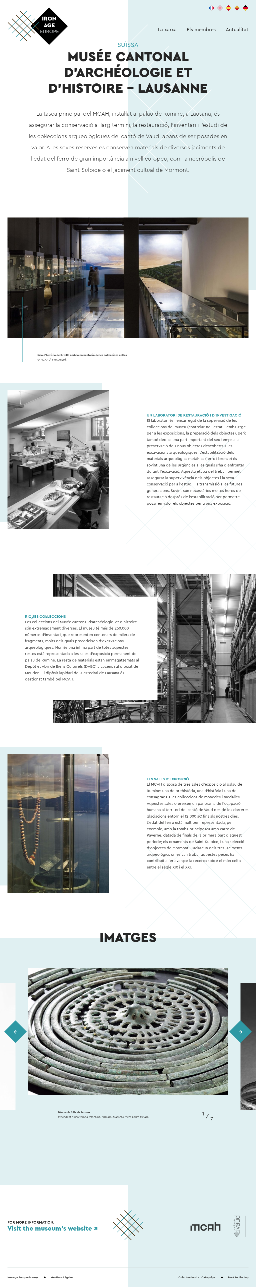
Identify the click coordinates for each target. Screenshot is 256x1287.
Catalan (237, 8)
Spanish (229, 8)
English (220, 8)
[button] (15, 1031)
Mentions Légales (62, 1277)
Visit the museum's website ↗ (53, 1228)
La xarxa (167, 29)
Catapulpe (208, 1277)
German (245, 8)
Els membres (201, 29)
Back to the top (238, 1277)
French (211, 8)
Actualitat (237, 29)
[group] (128, 1044)
